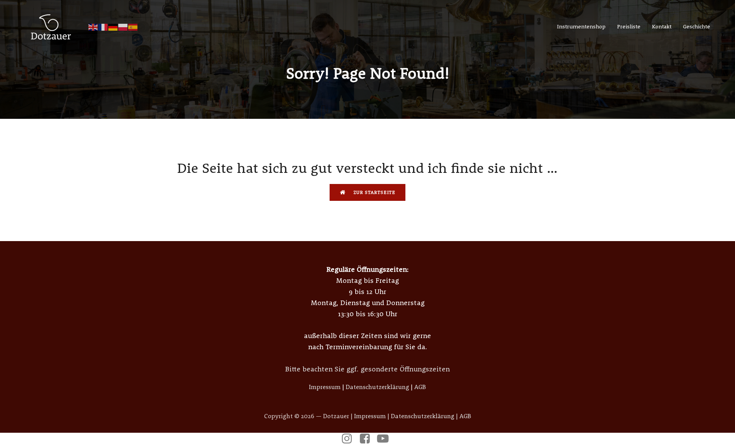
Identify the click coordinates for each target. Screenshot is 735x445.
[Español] (133, 26)
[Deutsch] (113, 26)
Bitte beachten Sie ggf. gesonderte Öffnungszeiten (367, 369)
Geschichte (696, 26)
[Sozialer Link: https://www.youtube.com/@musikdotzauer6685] (386, 439)
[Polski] (123, 26)
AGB (420, 387)
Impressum (325, 387)
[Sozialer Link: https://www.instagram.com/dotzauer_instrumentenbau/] (350, 439)
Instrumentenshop (581, 26)
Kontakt (661, 26)
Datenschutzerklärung (377, 387)
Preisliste (628, 26)
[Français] (103, 26)
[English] (93, 26)
